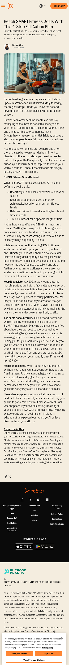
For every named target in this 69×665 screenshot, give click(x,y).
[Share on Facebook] (6, 477)
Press (12, 513)
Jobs (34, 510)
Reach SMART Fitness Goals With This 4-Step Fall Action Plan (33, 24)
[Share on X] (10, 477)
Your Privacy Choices (34, 660)
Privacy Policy (57, 514)
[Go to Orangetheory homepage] (18, 6)
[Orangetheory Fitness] (34, 490)
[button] (42, 6)
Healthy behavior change (18, 148)
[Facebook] (22, 500)
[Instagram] (39, 500)
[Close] (62, 638)
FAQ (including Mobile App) (12, 507)
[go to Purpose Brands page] (15, 571)
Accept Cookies (19, 653)
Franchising (12, 518)
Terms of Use (57, 519)
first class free (23, 352)
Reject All (49, 653)
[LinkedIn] (47, 500)
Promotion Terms (57, 524)
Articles (34, 515)
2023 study (35, 281)
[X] (30, 500)
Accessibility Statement (12, 529)
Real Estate (12, 523)
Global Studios (34, 506)
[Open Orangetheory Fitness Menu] (3, 6)
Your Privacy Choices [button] (57, 507)
